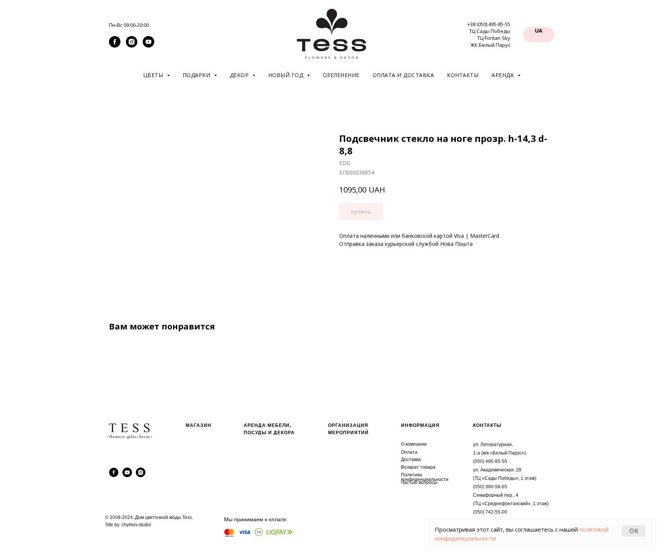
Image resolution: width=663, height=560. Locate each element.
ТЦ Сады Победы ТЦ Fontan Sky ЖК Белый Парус (489, 38)
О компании (414, 444)
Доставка (411, 459)
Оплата (409, 452)
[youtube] (148, 45)
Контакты (462, 75)
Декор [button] (240, 75)
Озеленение (341, 75)
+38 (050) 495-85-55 (488, 24)
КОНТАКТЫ (487, 425)
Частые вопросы (419, 482)
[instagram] (131, 45)
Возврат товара (418, 467)
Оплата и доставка (403, 75)
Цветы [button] (154, 75)
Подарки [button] (197, 75)
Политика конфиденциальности (425, 477)
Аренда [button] (503, 75)
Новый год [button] (286, 75)
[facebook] (114, 45)
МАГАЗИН (198, 425)
